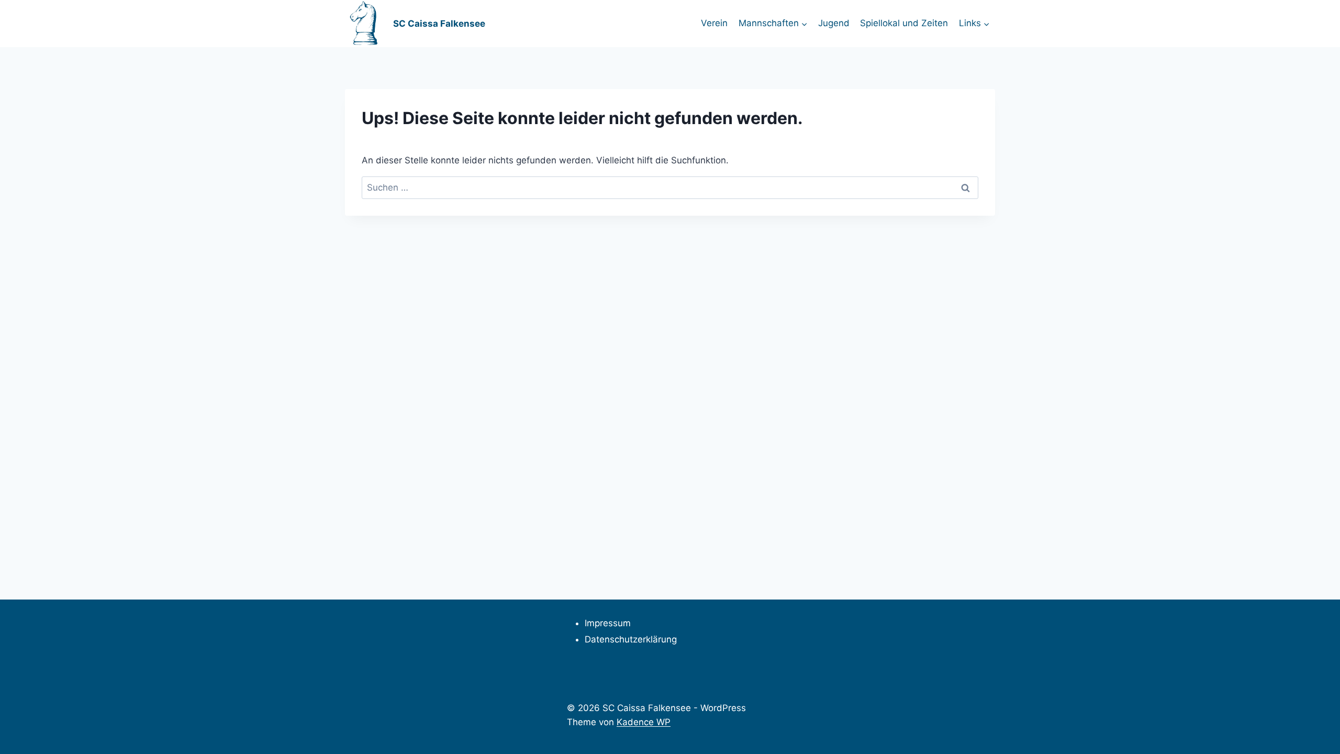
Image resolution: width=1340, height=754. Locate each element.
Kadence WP (644, 722)
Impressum (608, 623)
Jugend (834, 23)
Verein (714, 23)
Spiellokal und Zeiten (904, 23)
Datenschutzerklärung (631, 639)
